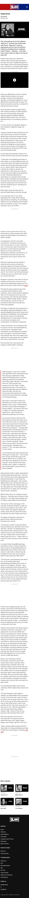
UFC (2, 863)
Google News (4, 884)
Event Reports (5, 834)
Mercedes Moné (5, 865)
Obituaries (3, 841)
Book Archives (5, 843)
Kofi (2, 868)
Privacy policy (5, 853)
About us (3, 851)
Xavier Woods (4, 872)
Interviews (3, 836)
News (2, 829)
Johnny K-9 (4, 795)
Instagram (3, 889)
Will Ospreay (4, 877)
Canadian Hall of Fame (7, 839)
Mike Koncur (19, 795)
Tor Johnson (19, 808)
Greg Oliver (4, 16)
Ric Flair (3, 870)
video (26, 285)
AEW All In (3, 861)
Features (3, 832)
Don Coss (3, 808)
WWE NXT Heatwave (6, 875)
